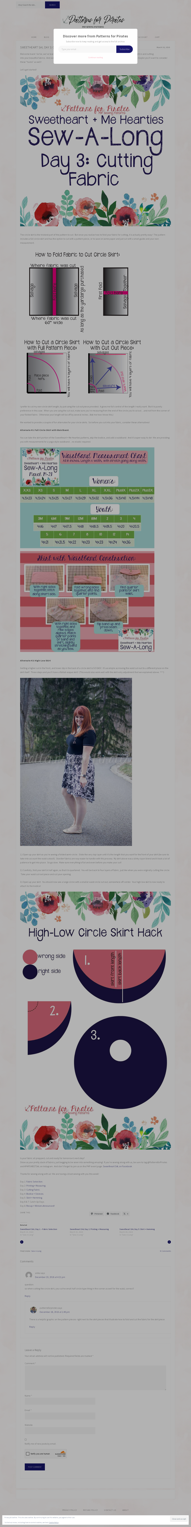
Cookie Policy (54, 1522)
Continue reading (95, 57)
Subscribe (125, 49)
